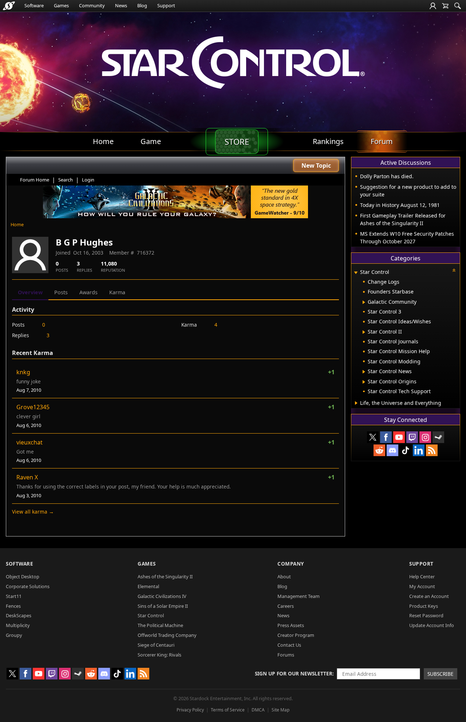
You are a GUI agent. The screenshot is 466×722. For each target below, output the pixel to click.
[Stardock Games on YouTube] (399, 437)
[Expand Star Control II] (364, 332)
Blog (142, 5)
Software (34, 5)
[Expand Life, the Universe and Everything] (356, 403)
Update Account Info (431, 625)
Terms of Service (228, 710)
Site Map (280, 710)
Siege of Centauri (156, 645)
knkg (23, 372)
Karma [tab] (117, 292)
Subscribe (440, 673)
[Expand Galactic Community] (364, 302)
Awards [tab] (88, 292)
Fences (13, 606)
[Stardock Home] (9, 5)
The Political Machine (160, 625)
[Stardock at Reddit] (379, 450)
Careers (285, 606)
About (284, 576)
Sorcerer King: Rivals (159, 654)
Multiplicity (18, 625)
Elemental (148, 586)
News (121, 5)
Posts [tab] (61, 292)
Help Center (422, 576)
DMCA (258, 710)
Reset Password (426, 615)
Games (61, 5)
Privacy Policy (190, 710)
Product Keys (423, 606)
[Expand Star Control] (356, 272)
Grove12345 (33, 407)
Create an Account (429, 596)
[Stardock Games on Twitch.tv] (412, 437)
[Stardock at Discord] (392, 450)
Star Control (151, 615)
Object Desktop (22, 576)
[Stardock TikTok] (405, 450)
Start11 (13, 596)
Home (17, 224)
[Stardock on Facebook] (385, 437)
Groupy (14, 635)
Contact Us (289, 645)
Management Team (298, 596)
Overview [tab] (30, 292)
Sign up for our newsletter (293, 673)
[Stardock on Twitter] (372, 437)
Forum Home (34, 179)
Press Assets (290, 625)
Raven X (27, 477)
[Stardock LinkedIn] (418, 450)
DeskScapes (18, 615)
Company (290, 563)
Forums (285, 654)
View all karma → (33, 511)
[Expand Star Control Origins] (364, 382)
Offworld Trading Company (167, 635)
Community (92, 5)
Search (65, 179)
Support (166, 5)
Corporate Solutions (28, 586)
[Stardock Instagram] (425, 437)
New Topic (316, 165)
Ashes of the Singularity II (165, 576)
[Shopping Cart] (445, 6)
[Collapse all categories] (454, 270)
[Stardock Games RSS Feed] (431, 450)
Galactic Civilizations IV (162, 596)
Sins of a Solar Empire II (163, 606)
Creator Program (295, 635)
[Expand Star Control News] (364, 372)
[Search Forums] (457, 6)
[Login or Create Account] (432, 6)
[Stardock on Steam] (438, 437)
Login (88, 179)
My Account (422, 586)
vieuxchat (29, 442)
